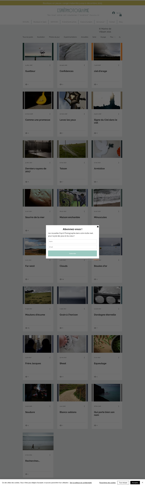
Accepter (135, 483)
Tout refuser (123, 483)
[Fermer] (142, 482)
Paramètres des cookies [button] (107, 483)
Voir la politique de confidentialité (81, 483)
